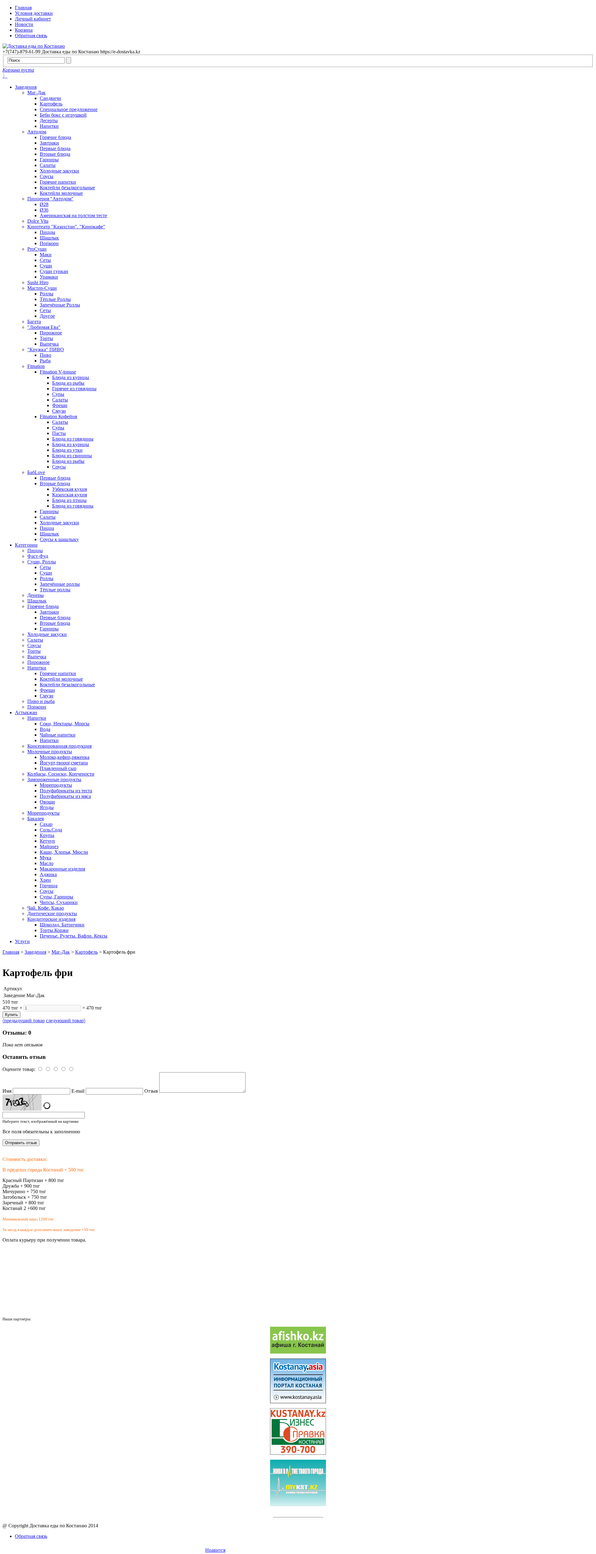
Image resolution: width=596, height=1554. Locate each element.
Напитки (49, 126)
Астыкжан (26, 712)
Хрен (45, 880)
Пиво (45, 355)
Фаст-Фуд (37, 556)
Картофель (51, 103)
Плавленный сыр (58, 768)
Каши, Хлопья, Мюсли (64, 852)
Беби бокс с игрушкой (63, 115)
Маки (46, 254)
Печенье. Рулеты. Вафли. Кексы (73, 935)
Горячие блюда (55, 137)
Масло (46, 863)
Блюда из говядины (72, 438)
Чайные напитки (57, 734)
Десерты (49, 120)
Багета (34, 321)
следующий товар (65, 1020)
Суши (46, 265)
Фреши (59, 405)
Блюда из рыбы (68, 383)
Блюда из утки (67, 450)
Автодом (36, 131)
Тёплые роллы (55, 589)
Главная (23, 7)
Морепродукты (56, 785)
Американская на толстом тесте (73, 215)
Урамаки (49, 277)
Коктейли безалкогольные (67, 187)
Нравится (215, 1550)
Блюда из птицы (69, 500)
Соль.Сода (51, 829)
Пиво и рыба (41, 701)
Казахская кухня (69, 494)
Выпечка (49, 344)
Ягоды (47, 807)
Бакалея (35, 818)
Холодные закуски (59, 170)
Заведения (26, 87)
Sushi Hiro (37, 282)
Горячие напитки (58, 182)
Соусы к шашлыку (59, 539)
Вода (45, 729)
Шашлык (49, 237)
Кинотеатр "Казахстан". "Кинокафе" (66, 226)
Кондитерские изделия (51, 919)
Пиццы (47, 232)
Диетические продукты (52, 913)
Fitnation (36, 366)
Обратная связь (31, 35)
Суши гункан (54, 271)
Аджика (48, 874)
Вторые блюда (55, 154)
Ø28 (44, 204)
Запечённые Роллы (60, 304)
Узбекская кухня (69, 489)
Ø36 (44, 210)
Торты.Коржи (54, 930)
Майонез (49, 846)
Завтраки (49, 143)
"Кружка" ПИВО (45, 349)
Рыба (45, 360)
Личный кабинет (33, 18)
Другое (47, 316)
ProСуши (37, 249)
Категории (26, 545)
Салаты (48, 165)
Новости (24, 24)
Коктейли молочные (61, 193)
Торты (46, 338)
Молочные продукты (49, 751)
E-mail (77, 1091)
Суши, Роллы (41, 561)
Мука (45, 857)
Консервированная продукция (59, 746)
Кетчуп (47, 841)
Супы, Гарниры (56, 896)
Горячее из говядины (74, 388)
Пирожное (51, 332)
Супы (58, 394)
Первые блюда (55, 148)
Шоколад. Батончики (62, 924)
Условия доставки (34, 13)
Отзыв (151, 1091)
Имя (6, 1091)
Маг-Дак (36, 92)
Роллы (46, 293)
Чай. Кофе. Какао (45, 908)
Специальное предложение (68, 109)
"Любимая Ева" (44, 327)
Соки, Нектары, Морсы (64, 723)
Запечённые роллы (60, 584)
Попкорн (49, 243)
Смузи (59, 411)
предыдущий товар (23, 1020)
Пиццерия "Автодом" (50, 198)
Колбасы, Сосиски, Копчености (60, 774)
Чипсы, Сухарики (59, 902)
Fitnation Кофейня (58, 416)
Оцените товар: (18, 1069)
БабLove (36, 472)
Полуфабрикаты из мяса (65, 796)
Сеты (45, 260)
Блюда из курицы (70, 377)
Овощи (47, 801)
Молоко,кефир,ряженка (64, 757)
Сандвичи (50, 98)
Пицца (47, 528)
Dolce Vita (37, 221)
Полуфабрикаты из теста (66, 790)
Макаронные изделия (62, 868)
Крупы (47, 835)
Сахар (46, 824)
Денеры (35, 595)
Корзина (24, 30)
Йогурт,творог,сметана (64, 762)
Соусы (46, 176)
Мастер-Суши (42, 288)
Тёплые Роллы (55, 299)
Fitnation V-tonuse (58, 371)
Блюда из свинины (72, 455)
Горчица (48, 885)
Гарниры (49, 159)
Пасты (59, 433)
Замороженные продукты (54, 779)
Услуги (22, 941)
